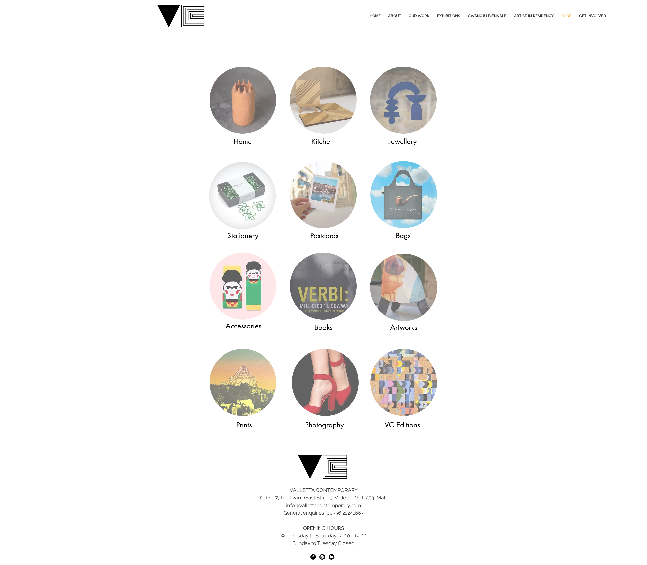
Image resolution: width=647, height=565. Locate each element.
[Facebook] (313, 557)
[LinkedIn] (331, 557)
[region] (243, 100)
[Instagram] (322, 557)
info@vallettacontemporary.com (323, 505)
